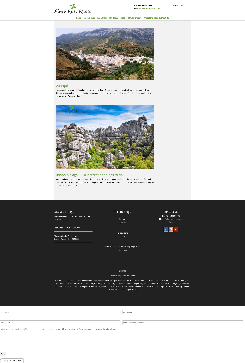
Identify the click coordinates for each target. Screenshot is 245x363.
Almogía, (113, 280)
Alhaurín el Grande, (90, 280)
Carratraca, (59, 280)
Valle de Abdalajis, (153, 280)
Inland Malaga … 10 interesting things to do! (90, 175)
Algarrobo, (138, 283)
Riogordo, (163, 286)
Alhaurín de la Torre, (73, 280)
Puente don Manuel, (150, 286)
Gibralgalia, (185, 280)
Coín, (92, 283)
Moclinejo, (129, 286)
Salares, (171, 286)
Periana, (137, 286)
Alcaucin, (111, 283)
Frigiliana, (102, 286)
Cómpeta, (84, 286)
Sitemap (122, 271)
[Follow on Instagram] (171, 229)
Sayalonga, (179, 286)
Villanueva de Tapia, (123, 289)
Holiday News (122, 233)
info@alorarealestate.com (148, 8)
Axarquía (63, 85)
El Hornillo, (93, 286)
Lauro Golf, (175, 280)
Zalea (104, 283)
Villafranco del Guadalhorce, (129, 280)
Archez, (146, 283)
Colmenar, (67, 286)
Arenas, (153, 283)
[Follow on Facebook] (166, 229)
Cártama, (98, 283)
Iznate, (109, 286)
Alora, (143, 280)
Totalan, (110, 289)
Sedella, (187, 286)
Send (3, 354)
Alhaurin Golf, (103, 280)
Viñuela (135, 289)
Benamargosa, (174, 283)
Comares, (76, 286)
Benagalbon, (162, 283)
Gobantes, (166, 280)
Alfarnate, (119, 283)
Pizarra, (77, 283)
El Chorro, (85, 283)
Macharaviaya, (119, 286)
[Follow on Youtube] (176, 229)
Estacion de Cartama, (65, 283)
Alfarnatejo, (129, 283)
